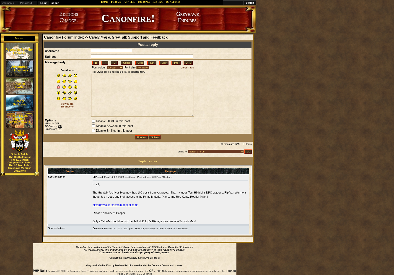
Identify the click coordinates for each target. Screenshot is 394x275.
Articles (129, 1)
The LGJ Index (20, 159)
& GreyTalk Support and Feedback (128, 37)
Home (104, 1)
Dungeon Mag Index (20, 162)
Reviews (158, 1)
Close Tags (187, 67)
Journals (144, 1)
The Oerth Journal (20, 157)
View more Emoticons (67, 105)
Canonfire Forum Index (64, 37)
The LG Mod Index (20, 165)
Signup (55, 3)
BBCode (50, 126)
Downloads (173, 1)
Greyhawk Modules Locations (19, 169)
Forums (116, 1)
